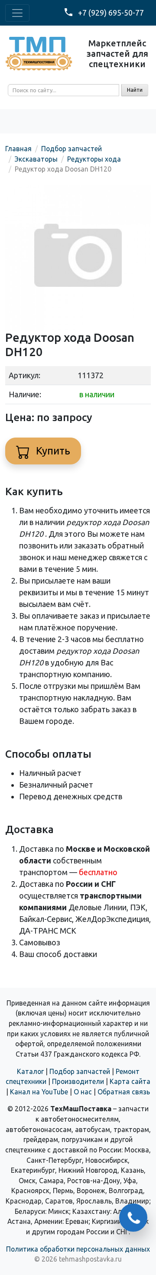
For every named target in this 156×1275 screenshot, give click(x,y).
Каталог (30, 1071)
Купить (51, 451)
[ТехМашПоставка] (39, 53)
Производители (78, 1081)
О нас (83, 1092)
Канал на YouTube (39, 1092)
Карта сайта (130, 1081)
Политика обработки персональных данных (78, 1249)
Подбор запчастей (79, 1071)
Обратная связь (124, 1092)
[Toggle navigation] (17, 13)
